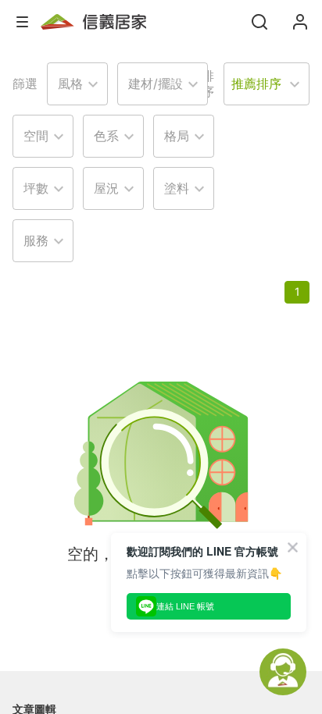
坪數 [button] (35, 188)
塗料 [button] (176, 188)
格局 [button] (176, 136)
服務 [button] (35, 240)
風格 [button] (70, 83)
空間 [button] (35, 136)
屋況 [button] (106, 188)
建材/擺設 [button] (155, 83)
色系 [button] (106, 136)
